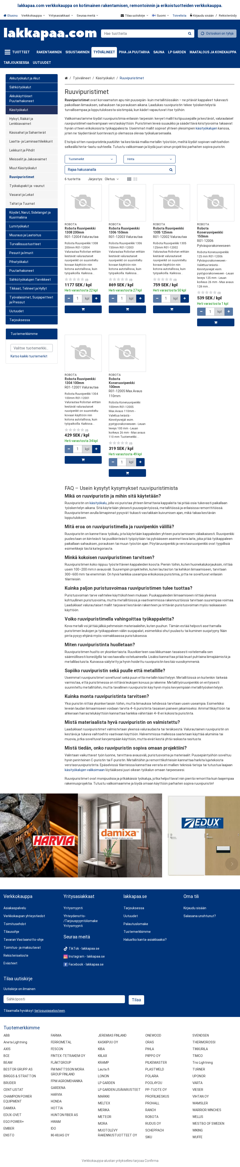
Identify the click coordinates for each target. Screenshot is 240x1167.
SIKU (148, 1137)
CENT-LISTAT (13, 1090)
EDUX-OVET (13, 1115)
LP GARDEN (106, 1083)
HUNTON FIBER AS (64, 1115)
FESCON (57, 1049)
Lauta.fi (103, 1069)
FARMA (56, 1035)
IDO (53, 1128)
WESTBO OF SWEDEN (208, 1123)
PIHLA (149, 1049)
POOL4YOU (153, 1083)
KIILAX (102, 1056)
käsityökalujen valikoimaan (85, 770)
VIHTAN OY (200, 1096)
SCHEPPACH (154, 1130)
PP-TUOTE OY (156, 1090)
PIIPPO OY (153, 1056)
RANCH (150, 1110)
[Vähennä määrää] (69, 298)
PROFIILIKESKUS (157, 1096)
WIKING (197, 1130)
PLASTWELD (154, 1069)
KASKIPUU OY (108, 1042)
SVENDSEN (200, 1035)
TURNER (198, 1069)
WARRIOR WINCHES (206, 1110)
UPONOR (199, 1076)
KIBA (101, 1049)
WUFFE (197, 1137)
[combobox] (147, 33)
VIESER (197, 1090)
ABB (7, 1035)
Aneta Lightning (15, 1042)
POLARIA (151, 1076)
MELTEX (104, 1103)
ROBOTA (151, 1117)
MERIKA (103, 1110)
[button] (49, 1011)
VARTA (197, 1083)
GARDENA (58, 1088)
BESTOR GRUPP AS (18, 1069)
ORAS (149, 1042)
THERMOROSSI (203, 1042)
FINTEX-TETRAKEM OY (68, 1056)
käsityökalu (98, 503)
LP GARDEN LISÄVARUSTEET (119, 1090)
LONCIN (103, 1076)
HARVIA (56, 1094)
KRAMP (103, 1062)
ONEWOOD (153, 1035)
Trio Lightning (202, 1062)
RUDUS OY (153, 1123)
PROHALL (152, 1103)
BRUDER (10, 1083)
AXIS (7, 1049)
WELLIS (197, 1117)
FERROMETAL (61, 1042)
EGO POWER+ (14, 1122)
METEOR (104, 1117)
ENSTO (9, 1135)
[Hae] (189, 33)
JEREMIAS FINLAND (112, 1035)
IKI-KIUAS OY (60, 1135)
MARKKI (103, 1096)
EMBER (9, 1128)
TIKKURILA (200, 1049)
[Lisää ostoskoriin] (83, 309)
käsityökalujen (206, 128)
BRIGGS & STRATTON (20, 1076)
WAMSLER (200, 1103)
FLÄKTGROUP (61, 1062)
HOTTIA (57, 1108)
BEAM (8, 1062)
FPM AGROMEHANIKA (66, 1081)
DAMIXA (9, 1108)
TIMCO (197, 1056)
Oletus (110, 179)
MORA (102, 1123)
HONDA (56, 1101)
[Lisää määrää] (96, 298)
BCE (7, 1056)
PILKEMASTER (156, 1062)
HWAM (56, 1122)
